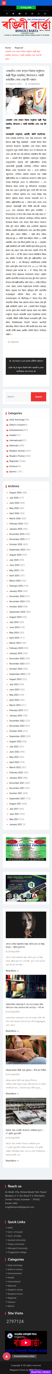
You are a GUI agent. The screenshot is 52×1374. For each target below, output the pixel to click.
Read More (11, 970)
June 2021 (14, 814)
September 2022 (17, 736)
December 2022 (16, 720)
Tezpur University (16, 1244)
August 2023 (15, 679)
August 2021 (15, 803)
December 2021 (16, 783)
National (13, 445)
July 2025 (13, 560)
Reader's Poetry (16, 456)
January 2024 (15, 653)
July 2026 (13, 497)
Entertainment (16, 430)
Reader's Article (16, 451)
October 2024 (15, 606)
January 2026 (15, 529)
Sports (12, 471)
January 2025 (15, 591)
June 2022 (14, 752)
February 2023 (16, 710)
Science (13, 466)
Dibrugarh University (18, 1248)
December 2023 (16, 658)
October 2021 (15, 793)
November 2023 (17, 663)
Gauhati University (17, 1240)
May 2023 (14, 695)
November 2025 (17, 539)
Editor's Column (17, 425)
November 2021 (17, 788)
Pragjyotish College (17, 1252)
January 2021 (15, 824)
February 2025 (16, 586)
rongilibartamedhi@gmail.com (19, 1207)
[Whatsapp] (39, 14)
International (15, 440)
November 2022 (17, 726)
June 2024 (14, 627)
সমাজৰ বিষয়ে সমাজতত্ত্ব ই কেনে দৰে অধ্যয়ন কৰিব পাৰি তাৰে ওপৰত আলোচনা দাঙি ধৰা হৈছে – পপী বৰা (25, 1006)
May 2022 (14, 757)
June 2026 (14, 503)
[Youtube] (20, 14)
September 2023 (17, 674)
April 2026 (14, 513)
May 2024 (14, 632)
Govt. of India (14, 1236)
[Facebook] (7, 14)
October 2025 (15, 544)
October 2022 (15, 731)
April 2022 (14, 762)
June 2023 (14, 689)
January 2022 (15, 778)
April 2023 (14, 700)
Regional (14, 342)
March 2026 (15, 518)
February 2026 (16, 523)
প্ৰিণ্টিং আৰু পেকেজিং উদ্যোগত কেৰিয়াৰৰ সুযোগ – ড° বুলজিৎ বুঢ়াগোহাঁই (25, 1132)
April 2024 (14, 638)
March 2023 (15, 705)
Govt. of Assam (15, 1232)
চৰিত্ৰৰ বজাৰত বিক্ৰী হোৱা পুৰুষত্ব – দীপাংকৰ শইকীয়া (26, 1070)
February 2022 (16, 772)
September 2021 (17, 798)
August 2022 (15, 741)
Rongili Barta (34, 84)
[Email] (45, 14)
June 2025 (14, 565)
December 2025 (16, 534)
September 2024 (17, 612)
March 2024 (15, 643)
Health (12, 435)
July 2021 (13, 809)
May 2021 (14, 819)
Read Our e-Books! (40, 1372)
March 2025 (15, 580)
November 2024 (17, 601)
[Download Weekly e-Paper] (7, 1356)
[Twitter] (13, 14)
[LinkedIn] (32, 14)
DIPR (10, 1228)
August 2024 (15, 617)
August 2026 (15, 492)
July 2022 (13, 746)
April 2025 (14, 575)
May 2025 (14, 570)
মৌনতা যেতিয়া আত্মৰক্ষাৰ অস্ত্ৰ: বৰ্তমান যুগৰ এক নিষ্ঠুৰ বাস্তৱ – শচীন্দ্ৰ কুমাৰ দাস (25, 945)
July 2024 (13, 622)
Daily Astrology (16, 419)
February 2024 (16, 648)
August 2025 (15, 555)
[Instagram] (26, 14)
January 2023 (15, 715)
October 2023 (15, 669)
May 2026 (14, 508)
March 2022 (15, 767)
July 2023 (13, 684)
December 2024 (16, 596)
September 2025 (17, 549)
